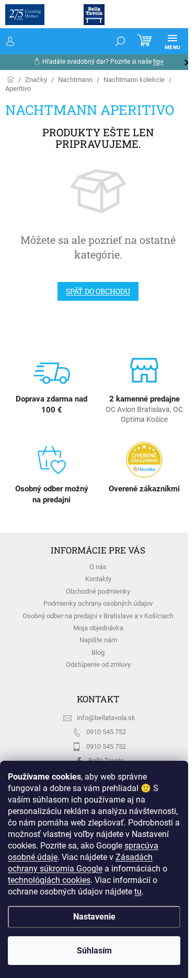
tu (138, 892)
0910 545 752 (106, 732)
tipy (158, 61)
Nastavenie (94, 917)
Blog (98, 652)
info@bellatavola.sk (106, 718)
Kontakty (98, 579)
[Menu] (172, 41)
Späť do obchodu (98, 291)
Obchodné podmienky (98, 591)
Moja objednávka (98, 628)
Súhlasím (94, 951)
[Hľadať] (120, 41)
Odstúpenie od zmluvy (98, 664)
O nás (98, 567)
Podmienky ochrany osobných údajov (98, 603)
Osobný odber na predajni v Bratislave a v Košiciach (98, 616)
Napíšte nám (98, 640)
